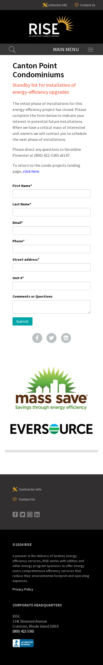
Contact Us (87, 5)
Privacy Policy (22, 589)
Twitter (51, 338)
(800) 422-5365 (23, 631)
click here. (31, 171)
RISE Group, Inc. (51, 26)
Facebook (37, 338)
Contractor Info (56, 5)
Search (12, 49)
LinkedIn (66, 338)
